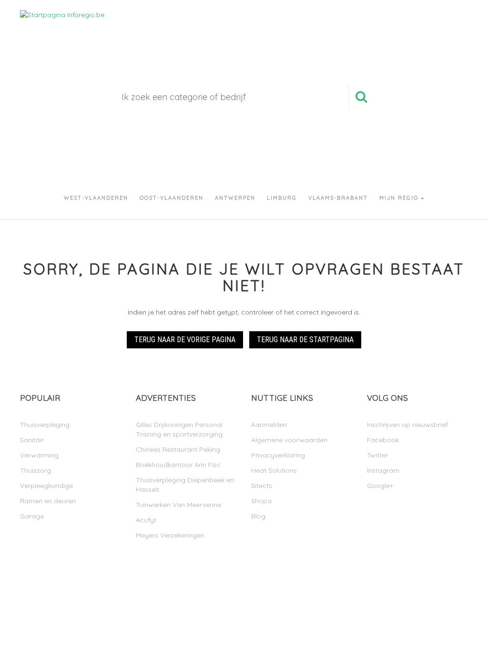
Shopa (261, 501)
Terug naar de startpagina (305, 339)
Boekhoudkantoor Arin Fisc (178, 464)
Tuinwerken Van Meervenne (178, 504)
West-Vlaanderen (96, 197)
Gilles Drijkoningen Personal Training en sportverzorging (179, 429)
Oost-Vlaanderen (171, 197)
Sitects (261, 485)
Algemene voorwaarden (289, 440)
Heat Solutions (274, 470)
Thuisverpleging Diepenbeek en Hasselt (185, 485)
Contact (369, 24)
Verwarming (39, 455)
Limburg (282, 197)
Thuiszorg (35, 470)
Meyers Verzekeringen (170, 535)
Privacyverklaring (278, 455)
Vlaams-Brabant (338, 197)
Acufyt (146, 520)
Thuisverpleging (45, 424)
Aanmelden (440, 24)
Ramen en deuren (48, 501)
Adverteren (303, 24)
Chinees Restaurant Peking (178, 449)
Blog (258, 516)
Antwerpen (235, 197)
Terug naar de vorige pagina (184, 339)
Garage (32, 516)
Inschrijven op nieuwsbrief (407, 424)
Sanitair (32, 440)
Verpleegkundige (46, 485)
